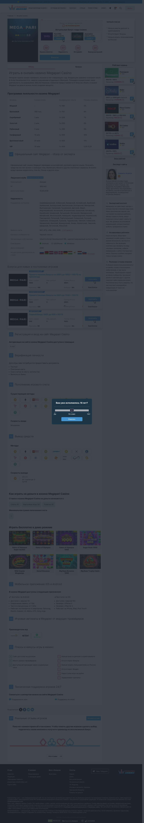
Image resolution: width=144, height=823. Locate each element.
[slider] (72, 410)
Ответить (71, 419)
